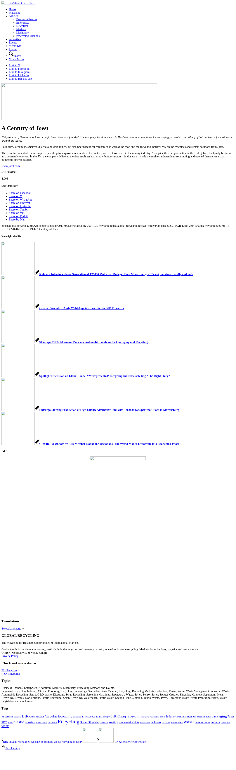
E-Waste (86, 716)
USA (180, 722)
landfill (179, 716)
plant (10, 722)
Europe (124, 716)
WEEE (5, 726)
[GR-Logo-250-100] (18, 3)
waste (189, 721)
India (162, 716)
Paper (231, 716)
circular (40, 716)
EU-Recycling (9, 670)
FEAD (131, 717)
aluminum (9, 716)
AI (2, 716)
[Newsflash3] (79, 119)
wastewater (225, 723)
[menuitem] (122, 9)
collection (77, 717)
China (32, 716)
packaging (219, 716)
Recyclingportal (10, 673)
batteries (17, 717)
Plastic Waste (41, 722)
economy (96, 716)
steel (121, 722)
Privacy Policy (9, 656)
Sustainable (145, 722)
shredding (104, 722)
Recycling (68, 721)
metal (200, 716)
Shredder (93, 722)
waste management (207, 722)
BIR (25, 716)
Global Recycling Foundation (146, 717)
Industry (171, 716)
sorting (113, 722)
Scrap (84, 722)
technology (157, 722)
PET (4, 722)
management (189, 716)
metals (207, 716)
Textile (167, 723)
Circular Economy (58, 716)
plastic (18, 722)
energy (106, 716)
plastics (30, 722)
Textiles (174, 722)
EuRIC (115, 716)
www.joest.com (10, 166)
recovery (52, 722)
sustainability (131, 722)
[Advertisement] (16, 559)
